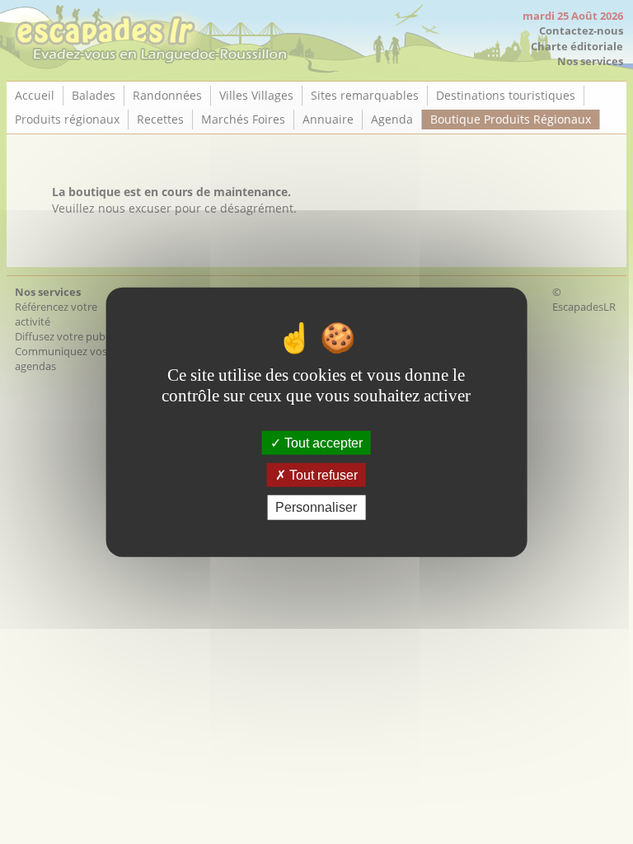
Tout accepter (322, 443)
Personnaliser (316, 507)
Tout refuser (322, 475)
